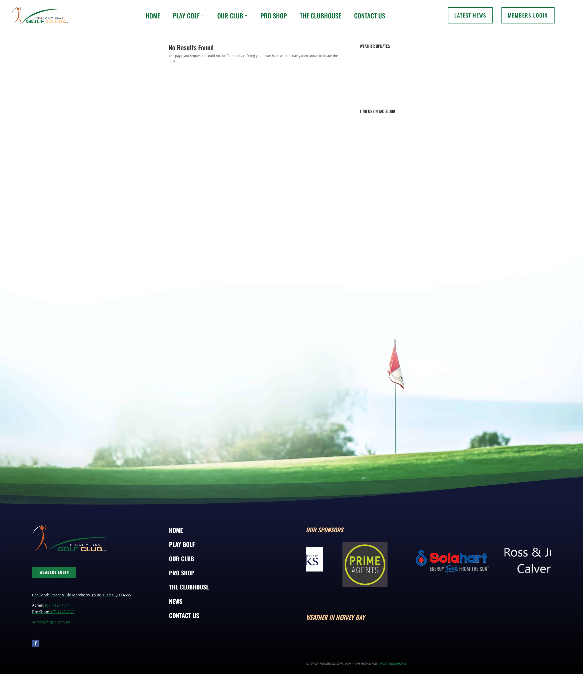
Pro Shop (274, 15)
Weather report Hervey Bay (387, 100)
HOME (176, 530)
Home (153, 15)
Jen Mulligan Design (392, 663)
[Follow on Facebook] (35, 643)
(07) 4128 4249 (62, 611)
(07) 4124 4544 (57, 605)
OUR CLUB (181, 558)
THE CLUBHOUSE (189, 586)
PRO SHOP (181, 572)
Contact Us (369, 15)
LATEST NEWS (470, 15)
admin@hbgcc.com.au (51, 622)
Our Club (230, 15)
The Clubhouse (320, 15)
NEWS (175, 601)
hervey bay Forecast (406, 636)
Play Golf (186, 15)
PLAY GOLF (182, 544)
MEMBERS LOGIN (54, 572)
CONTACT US (184, 615)
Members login (528, 15)
